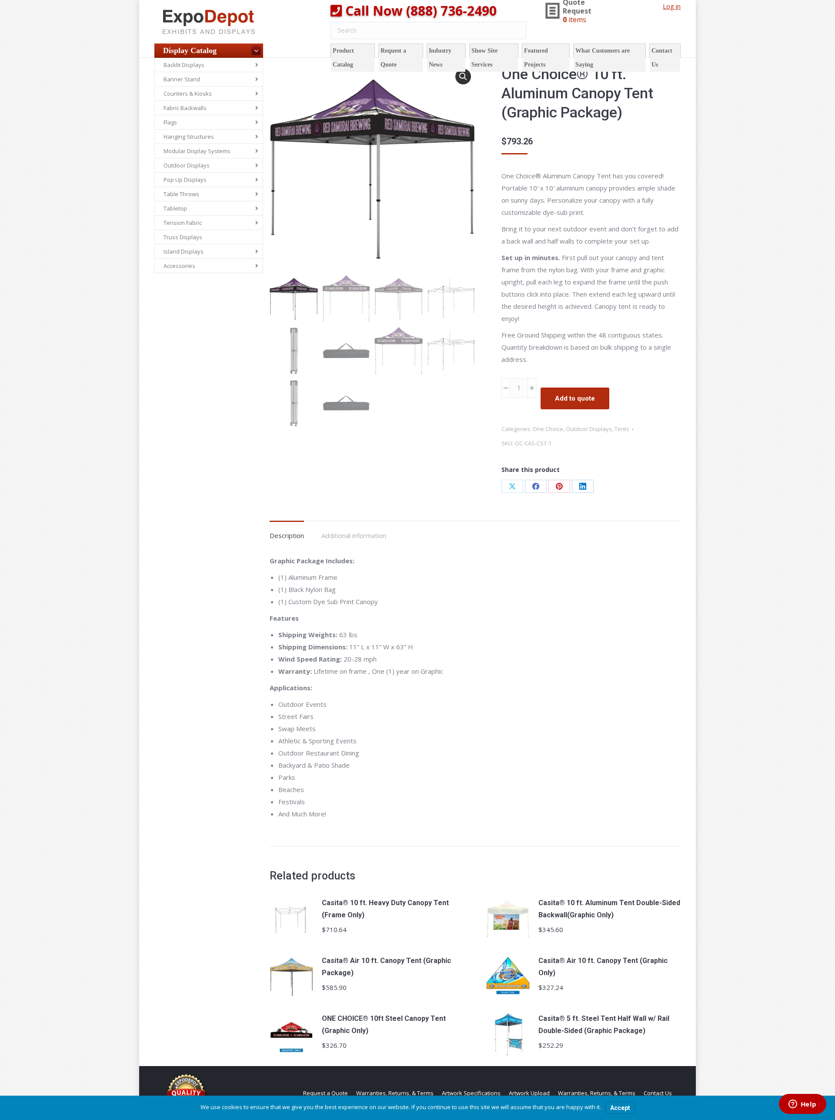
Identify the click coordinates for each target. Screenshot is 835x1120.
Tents (622, 429)
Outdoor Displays (589, 429)
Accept (620, 1107)
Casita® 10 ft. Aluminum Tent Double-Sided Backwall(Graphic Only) (609, 909)
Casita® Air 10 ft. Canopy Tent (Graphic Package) (386, 966)
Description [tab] (287, 535)
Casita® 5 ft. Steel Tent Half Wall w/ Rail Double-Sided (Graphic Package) (603, 1024)
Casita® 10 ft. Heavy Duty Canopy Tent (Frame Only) (385, 909)
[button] (463, 76)
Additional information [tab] (353, 535)
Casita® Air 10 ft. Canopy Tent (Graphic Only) (603, 966)
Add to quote (575, 398)
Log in (672, 6)
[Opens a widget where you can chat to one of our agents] (802, 1105)
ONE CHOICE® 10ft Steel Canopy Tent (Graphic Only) (384, 1024)
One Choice (548, 429)
